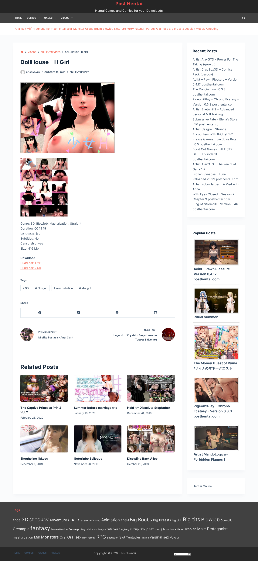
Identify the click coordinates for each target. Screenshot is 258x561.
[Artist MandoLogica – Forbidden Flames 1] (217, 437)
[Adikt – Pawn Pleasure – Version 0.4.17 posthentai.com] (217, 252)
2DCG (17, 520)
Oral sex (74, 537)
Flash (94, 529)
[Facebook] (40, 313)
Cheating (212, 28)
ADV (45, 520)
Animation (110, 520)
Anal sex (20, 28)
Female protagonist (80, 529)
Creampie (21, 529)
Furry (130, 28)
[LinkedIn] (155, 313)
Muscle (200, 28)
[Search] (243, 18)
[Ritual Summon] (217, 300)
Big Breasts (162, 520)
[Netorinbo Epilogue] (97, 438)
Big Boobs (141, 519)
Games (48, 17)
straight (85, 288)
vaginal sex (159, 537)
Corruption (227, 520)
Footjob (102, 529)
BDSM (125, 520)
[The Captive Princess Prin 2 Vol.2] (44, 388)
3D (26, 288)
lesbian (190, 529)
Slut (122, 537)
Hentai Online (202, 486)
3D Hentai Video (79, 72)
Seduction (112, 537)
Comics (31, 17)
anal (72, 519)
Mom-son (52, 28)
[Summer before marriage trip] (97, 388)
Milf (29, 28)
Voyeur (174, 537)
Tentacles (133, 537)
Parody (150, 28)
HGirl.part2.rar (30, 268)
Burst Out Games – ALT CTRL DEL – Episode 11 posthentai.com (213, 154)
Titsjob (145, 537)
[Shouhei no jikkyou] (44, 438)
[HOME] (21, 52)
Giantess (162, 28)
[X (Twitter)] (78, 313)
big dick (177, 520)
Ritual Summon (206, 317)
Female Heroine (59, 529)
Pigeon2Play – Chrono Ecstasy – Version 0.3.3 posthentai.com (213, 411)
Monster (78, 28)
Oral (63, 537)
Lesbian (190, 28)
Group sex (147, 529)
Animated (94, 520)
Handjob (160, 529)
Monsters (50, 537)
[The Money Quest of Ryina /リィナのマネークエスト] (217, 342)
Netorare (120, 28)
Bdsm (98, 28)
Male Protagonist (212, 529)
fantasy (40, 528)
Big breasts (176, 28)
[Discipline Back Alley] (151, 438)
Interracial (66, 28)
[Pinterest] (117, 313)
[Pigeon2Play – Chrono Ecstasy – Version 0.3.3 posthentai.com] (217, 389)
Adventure (58, 520)
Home (18, 17)
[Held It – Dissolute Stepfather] (151, 388)
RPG (101, 537)
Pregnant (38, 28)
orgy (84, 537)
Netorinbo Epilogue (88, 458)
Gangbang (124, 529)
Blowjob (108, 28)
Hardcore (171, 529)
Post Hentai (128, 3)
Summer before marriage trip (95, 408)
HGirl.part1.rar (30, 263)
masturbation (63, 288)
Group (89, 28)
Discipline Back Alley (142, 458)
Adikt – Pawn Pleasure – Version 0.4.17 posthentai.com (213, 274)
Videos (65, 17)
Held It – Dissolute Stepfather (148, 408)
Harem (180, 529)
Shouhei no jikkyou (34, 458)
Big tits (191, 519)
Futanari (139, 28)
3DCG (34, 520)
